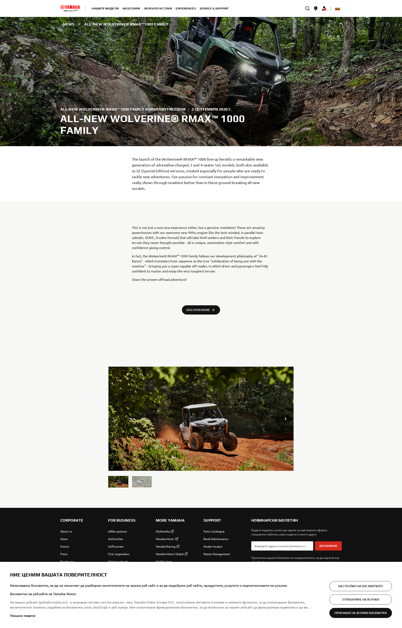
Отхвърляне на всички (360, 599)
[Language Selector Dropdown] (337, 8)
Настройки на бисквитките (360, 586)
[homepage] (70, 8)
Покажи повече (22, 615)
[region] (201, 595)
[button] (118, 481)
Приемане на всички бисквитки (361, 613)
